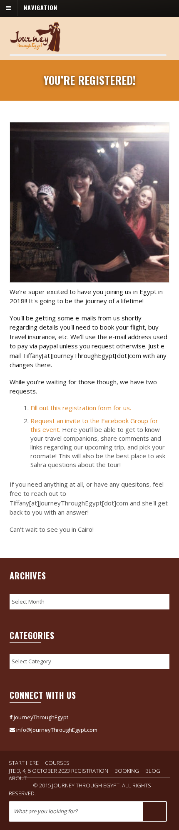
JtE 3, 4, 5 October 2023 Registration (58, 770)
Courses (57, 763)
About (18, 778)
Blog (152, 770)
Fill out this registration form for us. (80, 408)
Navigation (40, 7)
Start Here (24, 763)
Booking (126, 770)
